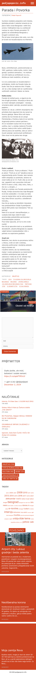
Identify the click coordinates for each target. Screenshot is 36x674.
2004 (11, 493)
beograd (14, 282)
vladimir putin (12, 286)
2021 (32, 496)
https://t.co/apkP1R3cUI (14, 376)
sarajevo (6, 519)
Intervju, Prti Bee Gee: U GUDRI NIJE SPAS (17, 401)
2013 (6, 495)
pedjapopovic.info (14, 3)
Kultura (6, 471)
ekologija (20, 509)
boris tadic (10, 505)
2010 (25, 492)
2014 (9, 279)
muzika (17, 515)
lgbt (33, 512)
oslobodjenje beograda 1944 (12, 284)
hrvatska (31, 509)
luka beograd (9, 515)
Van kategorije (9, 475)
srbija (16, 518)
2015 (16, 496)
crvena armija (23, 282)
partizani (28, 284)
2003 (7, 493)
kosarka (29, 512)
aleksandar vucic (13, 498)
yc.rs (20, 522)
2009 (19, 492)
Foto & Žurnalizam (11, 468)
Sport (18, 471)
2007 (14, 493)
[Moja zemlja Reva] (18, 646)
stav (3, 286)
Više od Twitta (9, 479)
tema (27, 518)
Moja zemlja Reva (12, 650)
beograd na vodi (23, 502)
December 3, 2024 (12, 384)
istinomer (16, 512)
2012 (32, 493)
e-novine (13, 508)
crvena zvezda (18, 505)
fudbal (26, 509)
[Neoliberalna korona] (18, 598)
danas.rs (25, 505)
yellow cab (28, 522)
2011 (29, 493)
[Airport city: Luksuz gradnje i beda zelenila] (18, 545)
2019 (28, 496)
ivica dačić (24, 512)
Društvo (15, 276)
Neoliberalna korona (14, 602)
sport (10, 519)
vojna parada (24, 286)
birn (29, 502)
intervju (8, 511)
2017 (24, 496)
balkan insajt (25, 499)
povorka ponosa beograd (27, 515)
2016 (20, 496)
